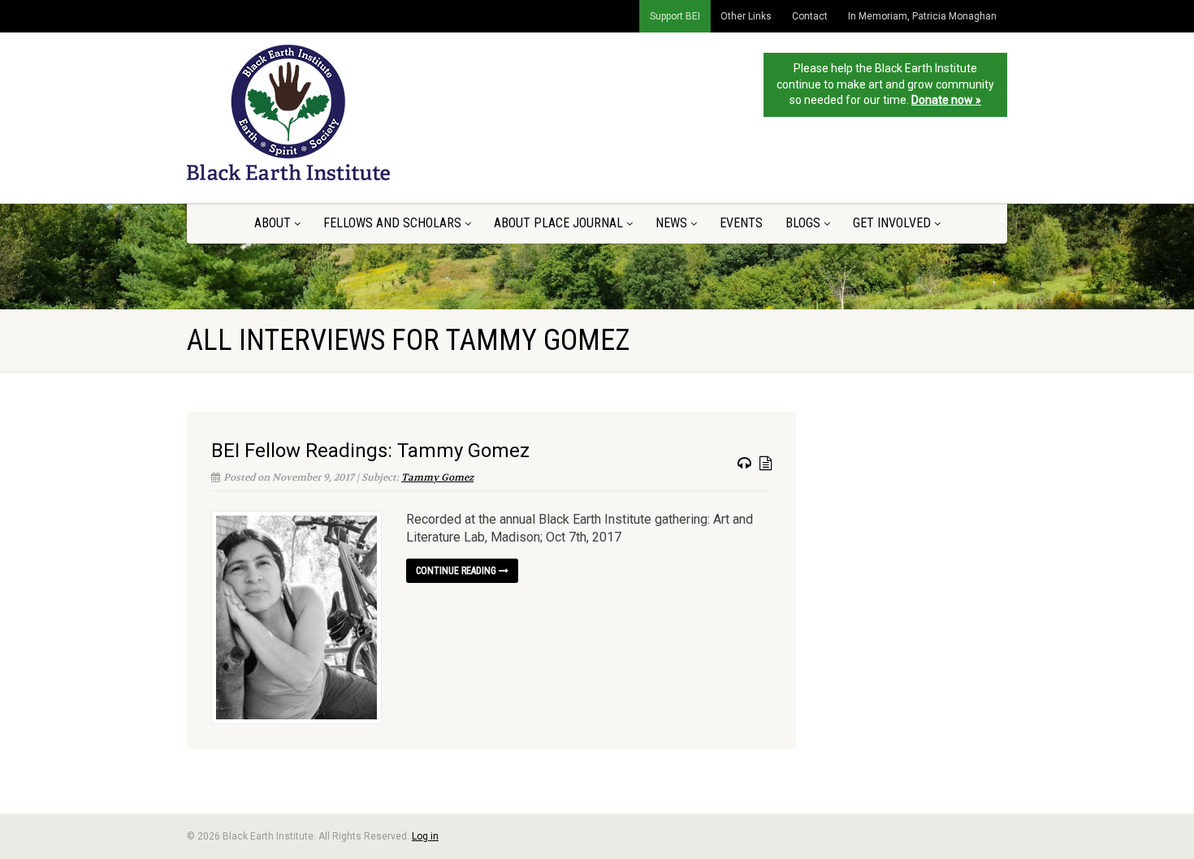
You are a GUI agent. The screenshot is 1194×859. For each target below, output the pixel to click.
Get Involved (892, 223)
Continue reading (457, 570)
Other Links (746, 16)
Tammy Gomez (437, 477)
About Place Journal (558, 223)
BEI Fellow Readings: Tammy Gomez (370, 450)
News (671, 223)
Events (741, 223)
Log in (425, 836)
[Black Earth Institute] (315, 112)
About (272, 223)
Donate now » (946, 99)
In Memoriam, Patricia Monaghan (922, 16)
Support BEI (675, 16)
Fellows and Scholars (392, 223)
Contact (810, 16)
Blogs (802, 223)
